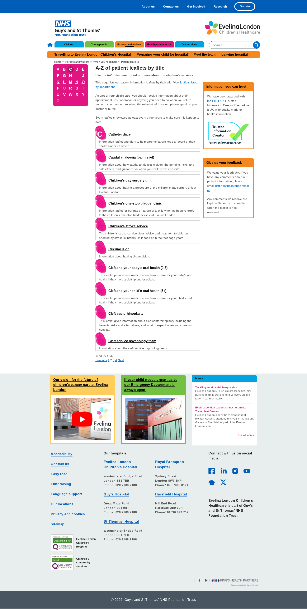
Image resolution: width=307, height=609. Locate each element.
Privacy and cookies (68, 514)
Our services (189, 44)
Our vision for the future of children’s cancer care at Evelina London (80, 385)
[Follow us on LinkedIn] (223, 471)
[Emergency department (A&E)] (153, 419)
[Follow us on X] (223, 482)
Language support (66, 494)
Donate (245, 6)
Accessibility (61, 454)
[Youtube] (246, 471)
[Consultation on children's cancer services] (82, 419)
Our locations (62, 504)
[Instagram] (235, 471)
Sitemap (58, 524)
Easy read (59, 474)
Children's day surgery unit (129, 180)
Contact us (171, 6)
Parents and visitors (129, 44)
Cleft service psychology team (132, 341)
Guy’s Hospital (116, 494)
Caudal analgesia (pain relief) (131, 157)
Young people (99, 44)
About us (148, 6)
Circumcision (118, 249)
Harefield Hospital (171, 494)
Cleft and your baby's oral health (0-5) (137, 268)
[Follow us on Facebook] (211, 471)
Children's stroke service (128, 226)
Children (69, 44)
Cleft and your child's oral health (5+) (137, 291)
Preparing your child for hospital (162, 54)
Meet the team (205, 54)
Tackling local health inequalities (216, 387)
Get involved (196, 6)
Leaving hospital (234, 54)
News (199, 378)
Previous (101, 360)
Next (121, 360)
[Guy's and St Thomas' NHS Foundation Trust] (74, 27)
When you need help (105, 61)
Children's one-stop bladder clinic (135, 203)
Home (50, 44)
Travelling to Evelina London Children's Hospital (92, 54)
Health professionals (159, 44)
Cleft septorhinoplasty (125, 313)
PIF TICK (218, 100)
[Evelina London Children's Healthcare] (232, 27)
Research (220, 6)
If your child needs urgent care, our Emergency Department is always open (150, 385)
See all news (246, 435)
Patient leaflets (130, 61)
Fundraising (61, 484)
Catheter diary (119, 134)
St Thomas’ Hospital (121, 521)
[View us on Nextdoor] (211, 482)
